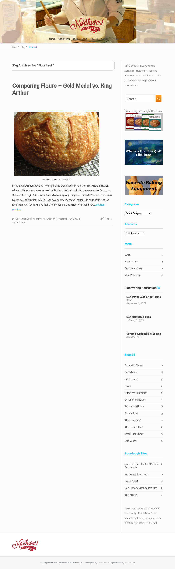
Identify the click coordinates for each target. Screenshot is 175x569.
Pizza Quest (131, 481)
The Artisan (131, 494)
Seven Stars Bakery (135, 399)
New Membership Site (138, 317)
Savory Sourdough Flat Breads (143, 333)
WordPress (130, 562)
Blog (75, 39)
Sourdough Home (134, 406)
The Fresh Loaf (133, 420)
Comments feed (134, 268)
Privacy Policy (119, 39)
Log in (128, 254)
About (84, 39)
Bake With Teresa (134, 365)
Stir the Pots (131, 413)
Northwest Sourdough (137, 474)
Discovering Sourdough (141, 288)
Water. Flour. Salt (134, 434)
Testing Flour (23, 219)
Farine (128, 386)
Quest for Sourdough (136, 392)
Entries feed (131, 261)
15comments (18, 222)
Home (52, 39)
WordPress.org (133, 275)
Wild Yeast (130, 441)
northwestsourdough (44, 219)
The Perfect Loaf (134, 427)
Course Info (64, 39)
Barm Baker (131, 372)
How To (94, 39)
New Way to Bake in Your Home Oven (143, 298)
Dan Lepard (131, 379)
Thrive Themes (105, 562)
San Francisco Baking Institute (141, 488)
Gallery (104, 39)
